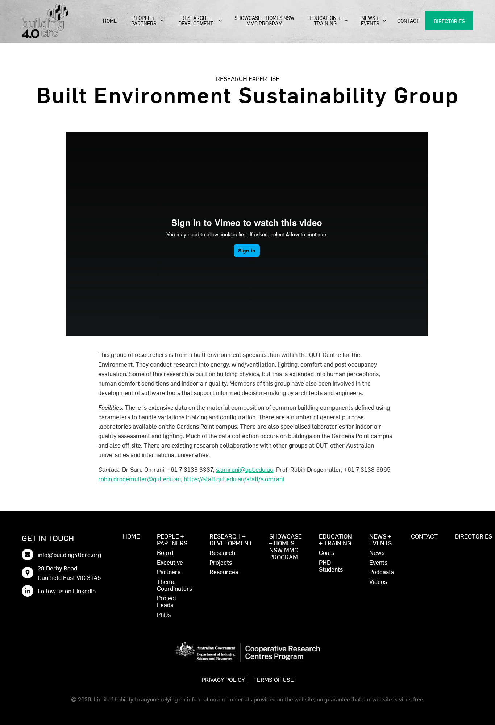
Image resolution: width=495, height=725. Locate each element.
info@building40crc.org (69, 554)
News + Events (370, 20)
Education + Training (325, 20)
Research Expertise (247, 78)
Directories (449, 21)
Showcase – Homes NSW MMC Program (264, 20)
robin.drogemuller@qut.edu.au (139, 478)
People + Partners (143, 20)
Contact (408, 20)
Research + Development (195, 20)
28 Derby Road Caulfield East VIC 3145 (69, 572)
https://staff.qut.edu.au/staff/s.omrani (234, 478)
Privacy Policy (223, 679)
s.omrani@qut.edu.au (244, 469)
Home (110, 20)
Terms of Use (273, 679)
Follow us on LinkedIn (67, 590)
